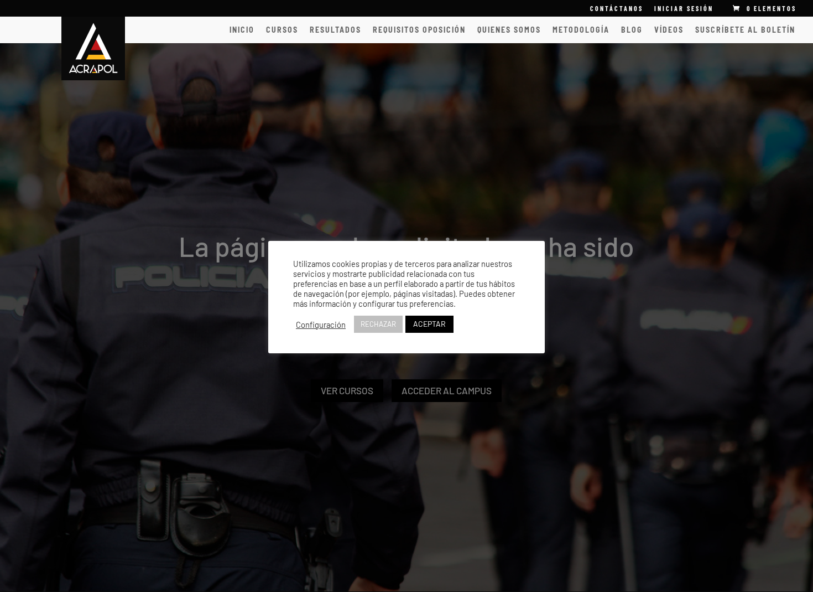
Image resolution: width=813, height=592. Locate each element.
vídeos (669, 30)
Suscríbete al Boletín (745, 30)
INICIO (242, 30)
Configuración (321, 325)
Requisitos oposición (419, 30)
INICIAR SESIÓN (683, 8)
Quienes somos (509, 30)
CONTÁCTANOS (616, 8)
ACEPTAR (429, 323)
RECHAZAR (378, 324)
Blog (632, 30)
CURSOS (282, 30)
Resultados (335, 30)
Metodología (581, 30)
